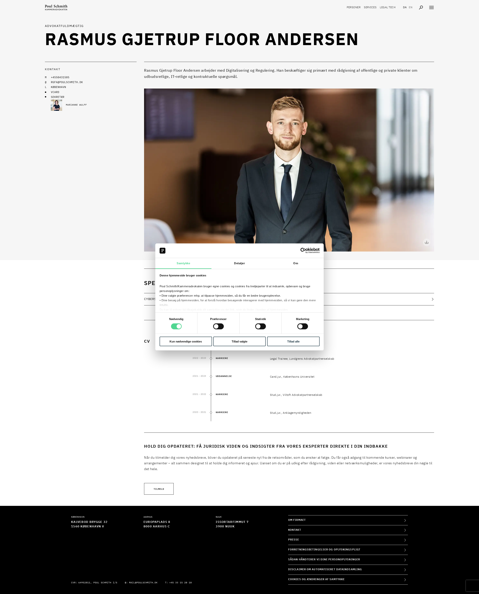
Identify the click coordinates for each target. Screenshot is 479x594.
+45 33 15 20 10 (180, 583)
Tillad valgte (239, 341)
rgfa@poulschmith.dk (67, 82)
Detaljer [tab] (239, 263)
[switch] (218, 326)
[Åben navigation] (431, 7)
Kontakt (294, 530)
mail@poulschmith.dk (143, 583)
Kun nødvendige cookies (186, 341)
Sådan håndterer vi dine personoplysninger (324, 559)
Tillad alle (293, 341)
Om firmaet (297, 520)
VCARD (55, 92)
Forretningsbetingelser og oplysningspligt (324, 549)
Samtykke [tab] (183, 263)
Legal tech (388, 7)
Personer (354, 7)
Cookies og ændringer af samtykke (316, 579)
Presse (293, 539)
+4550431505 (60, 77)
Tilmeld (159, 489)
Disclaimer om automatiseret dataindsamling (325, 569)
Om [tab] (295, 263)
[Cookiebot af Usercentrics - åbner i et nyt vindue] (303, 250)
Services (370, 7)
